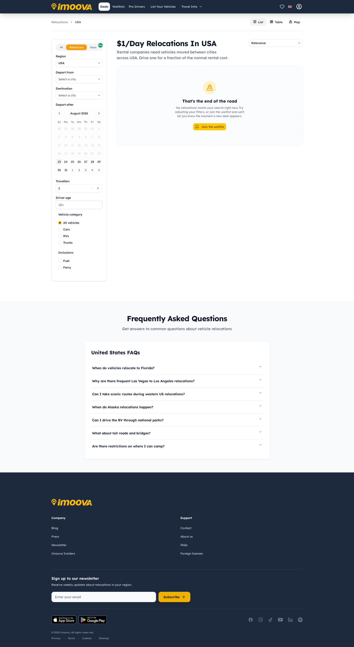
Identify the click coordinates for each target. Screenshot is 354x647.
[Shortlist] (282, 6)
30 (59, 170)
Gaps (95, 46)
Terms (71, 638)
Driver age (63, 198)
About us (186, 536)
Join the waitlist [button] (212, 127)
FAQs (184, 545)
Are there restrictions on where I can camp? (128, 446)
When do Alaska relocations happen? (122, 407)
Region (61, 56)
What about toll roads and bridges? (121, 433)
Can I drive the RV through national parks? (127, 420)
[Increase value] (98, 188)
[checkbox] (60, 260)
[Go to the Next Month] (99, 113)
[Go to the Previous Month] (59, 113)
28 (92, 162)
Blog (54, 528)
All (61, 47)
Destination (64, 88)
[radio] (60, 222)
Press (55, 536)
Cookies (87, 638)
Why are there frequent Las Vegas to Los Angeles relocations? (143, 381)
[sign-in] (299, 7)
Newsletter (59, 545)
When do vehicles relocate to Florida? (123, 368)
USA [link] (78, 22)
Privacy (56, 638)
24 (66, 162)
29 (99, 162)
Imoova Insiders (63, 553)
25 (72, 162)
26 (79, 162)
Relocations (59, 22)
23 (59, 162)
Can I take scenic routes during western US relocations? (138, 394)
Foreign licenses (191, 553)
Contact (185, 528)
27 (85, 162)
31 (65, 170)
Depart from (65, 72)
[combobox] (79, 63)
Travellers (63, 181)
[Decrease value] (91, 188)
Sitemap (104, 638)
